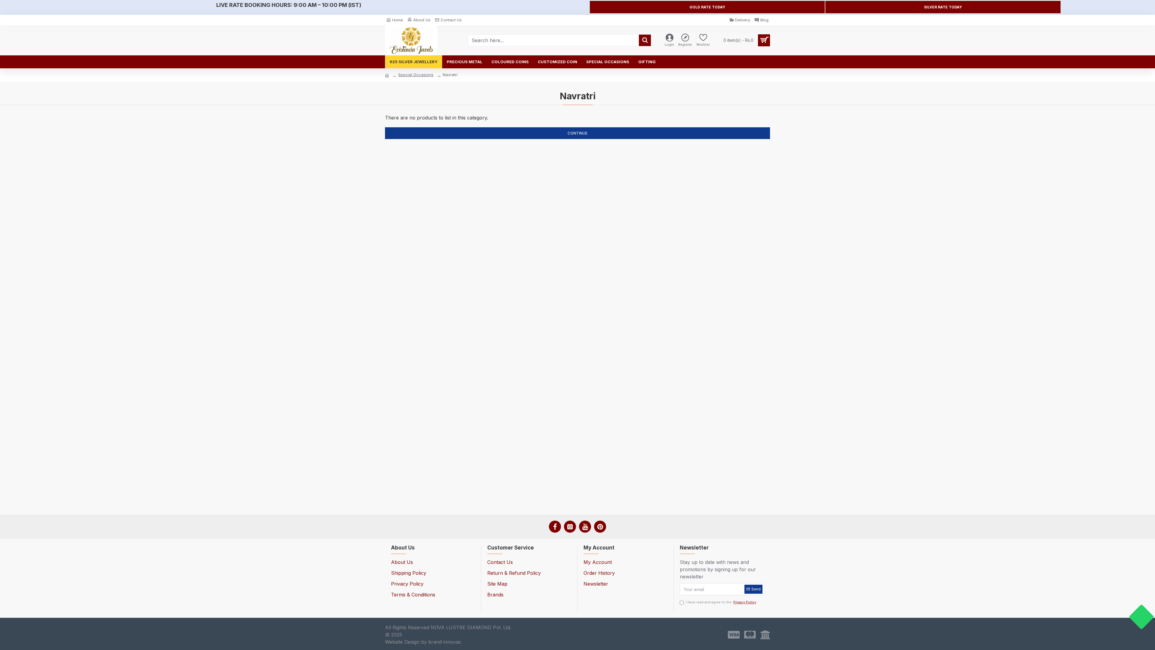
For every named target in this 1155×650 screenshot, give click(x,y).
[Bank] (765, 634)
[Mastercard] (750, 634)
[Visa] (734, 634)
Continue (577, 133)
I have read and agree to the (721, 602)
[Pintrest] (600, 527)
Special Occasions (415, 74)
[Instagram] (570, 527)
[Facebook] (555, 527)
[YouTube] (585, 527)
